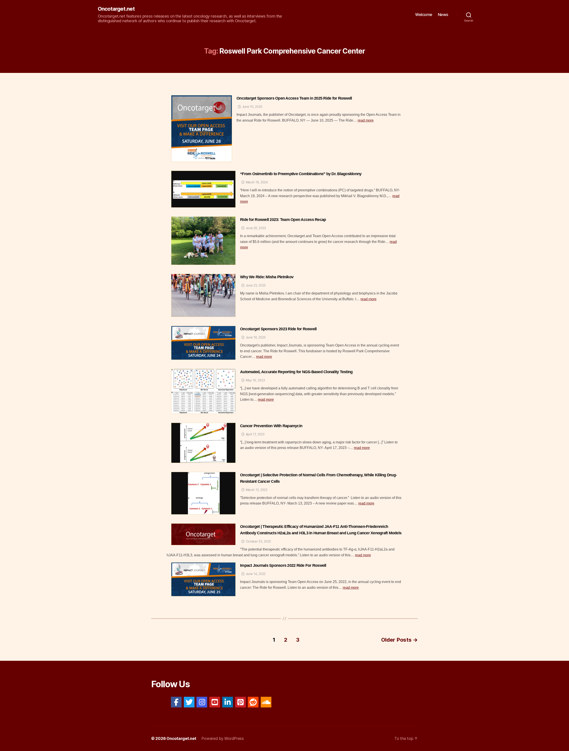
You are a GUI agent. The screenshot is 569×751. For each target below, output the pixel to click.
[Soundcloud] (266, 702)
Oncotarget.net (116, 9)
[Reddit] (253, 702)
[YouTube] (214, 702)
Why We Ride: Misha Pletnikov (266, 277)
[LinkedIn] (227, 702)
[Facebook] (176, 702)
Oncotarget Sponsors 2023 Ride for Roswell (278, 329)
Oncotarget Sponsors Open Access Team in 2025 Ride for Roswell (294, 98)
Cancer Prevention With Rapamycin (271, 426)
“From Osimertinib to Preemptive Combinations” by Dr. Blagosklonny (300, 174)
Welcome (423, 14)
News (443, 14)
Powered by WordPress (222, 738)
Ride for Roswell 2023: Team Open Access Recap (283, 219)
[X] (189, 702)
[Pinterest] (240, 702)
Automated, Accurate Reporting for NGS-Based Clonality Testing (296, 372)
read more (366, 120)
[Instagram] (201, 702)
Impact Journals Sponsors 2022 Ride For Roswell (283, 565)
